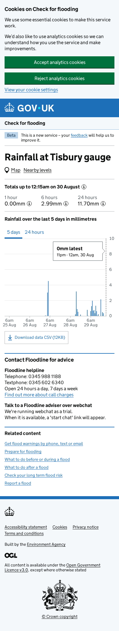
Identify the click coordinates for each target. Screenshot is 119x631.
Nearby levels (37, 170)
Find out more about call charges (39, 395)
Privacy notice (86, 527)
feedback (79, 135)
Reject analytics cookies (59, 78)
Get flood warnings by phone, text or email (44, 443)
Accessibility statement (26, 527)
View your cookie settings (31, 90)
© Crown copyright (60, 616)
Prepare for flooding (23, 451)
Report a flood (18, 483)
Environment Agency (46, 544)
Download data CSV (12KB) (40, 337)
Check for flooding (25, 123)
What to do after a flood (27, 467)
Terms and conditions (24, 533)
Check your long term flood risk (34, 475)
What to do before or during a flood (37, 459)
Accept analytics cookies (59, 62)
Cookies (59, 527)
